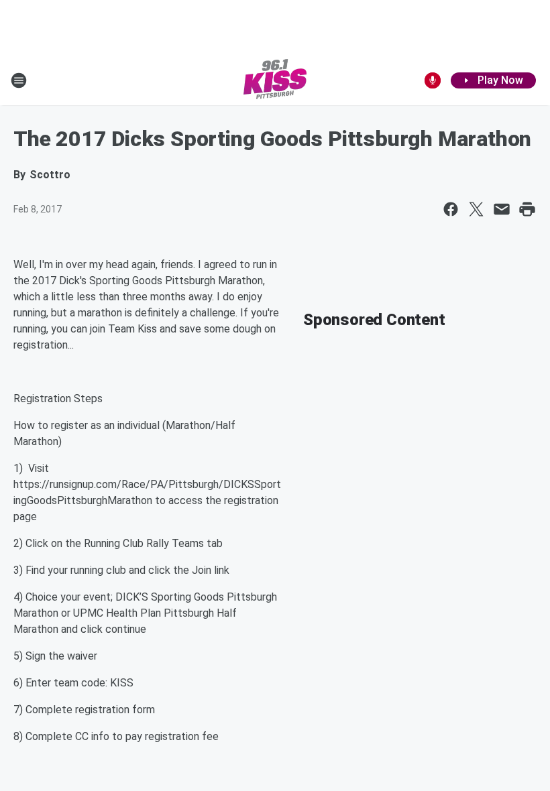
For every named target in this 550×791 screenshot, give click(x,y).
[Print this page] (527, 209)
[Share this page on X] (476, 209)
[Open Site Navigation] (19, 80)
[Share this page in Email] (501, 209)
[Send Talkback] (433, 80)
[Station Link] (275, 80)
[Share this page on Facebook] (450, 209)
